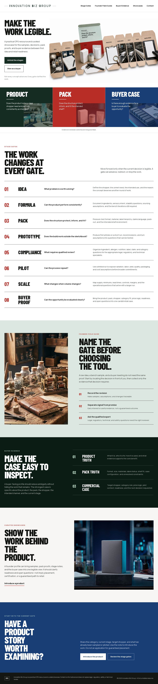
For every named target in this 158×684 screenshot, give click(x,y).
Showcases (138, 6)
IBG (7, 678)
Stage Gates (86, 6)
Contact (150, 6)
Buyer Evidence (122, 6)
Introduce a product (14, 583)
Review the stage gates (120, 656)
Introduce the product (93, 656)
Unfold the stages (15, 60)
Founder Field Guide (103, 6)
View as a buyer (14, 68)
